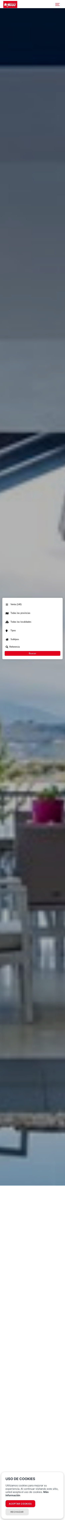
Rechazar (17, 1512)
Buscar (32, 653)
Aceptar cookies (20, 1503)
